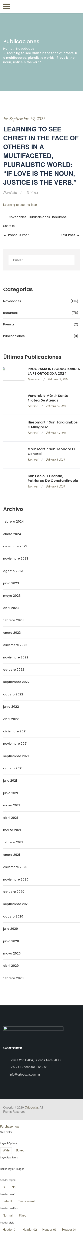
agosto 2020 (13, 916)
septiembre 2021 (16, 756)
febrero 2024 (13, 521)
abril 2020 (11, 966)
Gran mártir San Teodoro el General (51, 451)
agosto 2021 (12, 768)
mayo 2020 (12, 953)
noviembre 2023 (15, 558)
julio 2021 (10, 780)
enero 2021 (11, 855)
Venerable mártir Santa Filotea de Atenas (48, 398)
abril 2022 (11, 719)
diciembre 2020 (15, 867)
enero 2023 (12, 633)
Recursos (59, 217)
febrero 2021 (13, 842)
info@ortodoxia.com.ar (25, 1074)
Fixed (22, 1215)
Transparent (26, 1201)
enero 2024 (12, 534)
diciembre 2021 (14, 731)
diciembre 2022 (15, 645)
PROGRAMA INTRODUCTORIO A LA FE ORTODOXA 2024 (54, 371)
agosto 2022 (13, 694)
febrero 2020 (13, 978)
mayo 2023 (12, 596)
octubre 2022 (13, 670)
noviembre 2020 (15, 879)
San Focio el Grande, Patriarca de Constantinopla (53, 478)
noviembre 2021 (15, 743)
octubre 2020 (13, 892)
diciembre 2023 (15, 546)
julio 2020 (10, 929)
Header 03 (49, 1229)
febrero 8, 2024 (55, 459)
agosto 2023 (13, 571)
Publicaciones (39, 217)
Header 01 (10, 1229)
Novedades (25, 48)
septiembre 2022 (16, 682)
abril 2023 (11, 608)
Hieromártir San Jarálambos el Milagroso (53, 424)
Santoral (33, 406)
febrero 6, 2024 (55, 486)
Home (7, 48)
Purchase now (9, 1126)
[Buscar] (70, 260)
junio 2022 (11, 707)
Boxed (20, 1150)
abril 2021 (10, 818)
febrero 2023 (13, 620)
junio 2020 (11, 941)
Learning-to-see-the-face (20, 204)
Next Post (70, 235)
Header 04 (69, 1229)
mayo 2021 (11, 805)
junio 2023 (11, 583)
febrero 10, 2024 (56, 433)
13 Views (32, 192)
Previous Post (16, 235)
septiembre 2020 (16, 904)
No (14, 1187)
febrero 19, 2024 (58, 379)
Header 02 (30, 1229)
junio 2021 (10, 793)
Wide (6, 1150)
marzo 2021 (12, 830)
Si (4, 1187)
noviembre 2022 (15, 657)
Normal (8, 1215)
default (7, 1201)
